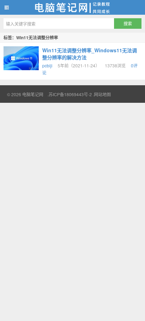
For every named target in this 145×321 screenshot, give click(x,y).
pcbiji (47, 65)
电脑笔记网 (72, 7)
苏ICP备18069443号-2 (70, 94)
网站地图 (102, 94)
